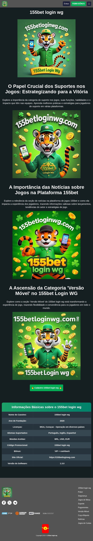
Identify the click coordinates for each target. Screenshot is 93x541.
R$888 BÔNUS (78, 4)
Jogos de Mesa (84, 500)
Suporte (81, 504)
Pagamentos (83, 507)
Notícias (81, 519)
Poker (80, 492)
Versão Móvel (83, 511)
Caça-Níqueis (83, 515)
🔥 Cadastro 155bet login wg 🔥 (46, 388)
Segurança (82, 496)
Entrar (66, 4)
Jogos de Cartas (84, 523)
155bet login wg (84, 488)
